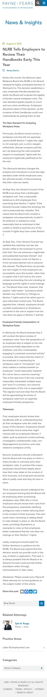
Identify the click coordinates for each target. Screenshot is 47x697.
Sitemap (39, 689)
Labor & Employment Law (16, 648)
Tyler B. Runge (22, 624)
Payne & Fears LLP (20, 682)
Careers (7, 689)
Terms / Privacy (23, 689)
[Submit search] (41, 603)
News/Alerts (13, 71)
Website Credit (25, 693)
